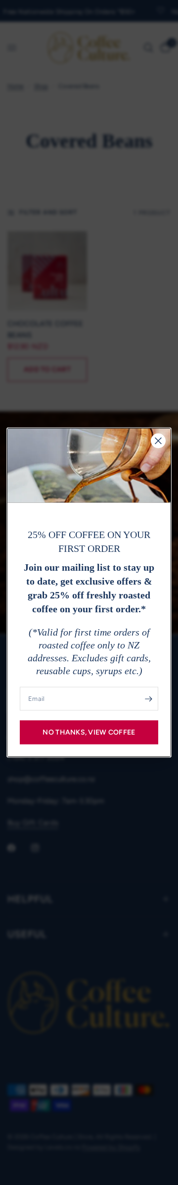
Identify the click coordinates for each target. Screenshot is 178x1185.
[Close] (158, 441)
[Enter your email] (148, 699)
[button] (89, 732)
